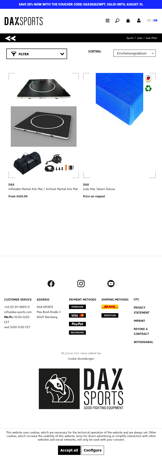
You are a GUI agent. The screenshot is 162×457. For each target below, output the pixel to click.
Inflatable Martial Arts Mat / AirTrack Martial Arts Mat (43, 189)
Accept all (69, 450)
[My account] (138, 20)
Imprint (139, 321)
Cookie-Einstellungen (81, 359)
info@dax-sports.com (18, 312)
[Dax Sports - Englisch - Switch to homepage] (24, 21)
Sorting (94, 51)
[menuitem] (106, 20)
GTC (136, 299)
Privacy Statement (142, 310)
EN (155, 20)
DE (149, 20)
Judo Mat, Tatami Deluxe (99, 189)
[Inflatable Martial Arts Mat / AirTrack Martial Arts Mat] (43, 125)
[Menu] (106, 20)
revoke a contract (141, 331)
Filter (24, 54)
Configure (93, 450)
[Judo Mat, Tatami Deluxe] (119, 125)
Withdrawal (143, 342)
